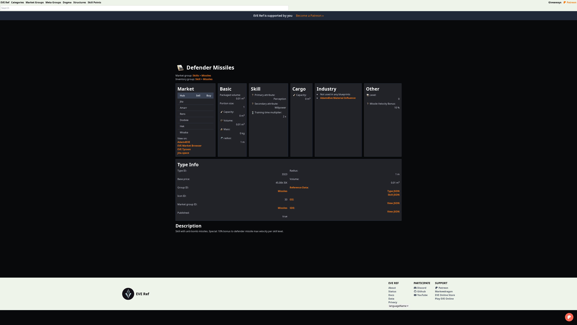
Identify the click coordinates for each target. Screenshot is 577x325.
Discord (421, 287)
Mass (227, 129)
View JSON (393, 203)
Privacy (392, 302)
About (392, 287)
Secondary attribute (266, 103)
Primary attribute (264, 95)
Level (373, 95)
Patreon (571, 2)
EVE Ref (5, 2)
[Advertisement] (288, 41)
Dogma (67, 2)
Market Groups (35, 2)
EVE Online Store (445, 295)
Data (391, 298)
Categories (17, 2)
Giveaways (554, 2)
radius (227, 138)
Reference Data (299, 187)
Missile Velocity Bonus (382, 103)
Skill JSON (394, 194)
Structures (79, 2)
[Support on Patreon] (569, 317)
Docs (391, 295)
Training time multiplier (268, 112)
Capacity (228, 111)
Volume (228, 120)
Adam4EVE (183, 142)
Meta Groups (53, 2)
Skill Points (94, 2)
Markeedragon (444, 291)
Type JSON (393, 191)
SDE (292, 208)
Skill (197, 79)
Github (421, 291)
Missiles (206, 75)
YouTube (422, 295)
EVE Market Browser (189, 145)
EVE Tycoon (184, 149)
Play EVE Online (444, 298)
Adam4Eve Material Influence (338, 98)
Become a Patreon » (310, 16)
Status (392, 291)
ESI (291, 199)
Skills (196, 75)
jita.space (183, 153)
